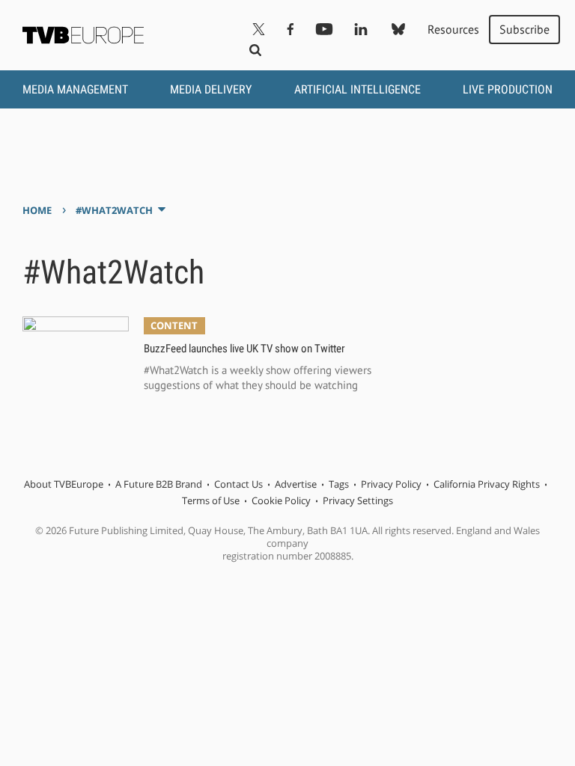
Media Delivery (211, 89)
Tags (339, 484)
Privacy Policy (391, 484)
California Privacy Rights (486, 484)
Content (174, 325)
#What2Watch (114, 210)
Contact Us (238, 484)
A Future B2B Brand (158, 484)
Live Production (508, 89)
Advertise (296, 484)
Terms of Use (211, 500)
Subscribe (524, 29)
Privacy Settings (358, 500)
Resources (453, 29)
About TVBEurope (63, 484)
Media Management (75, 89)
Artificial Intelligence (357, 89)
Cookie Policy (281, 500)
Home (37, 210)
